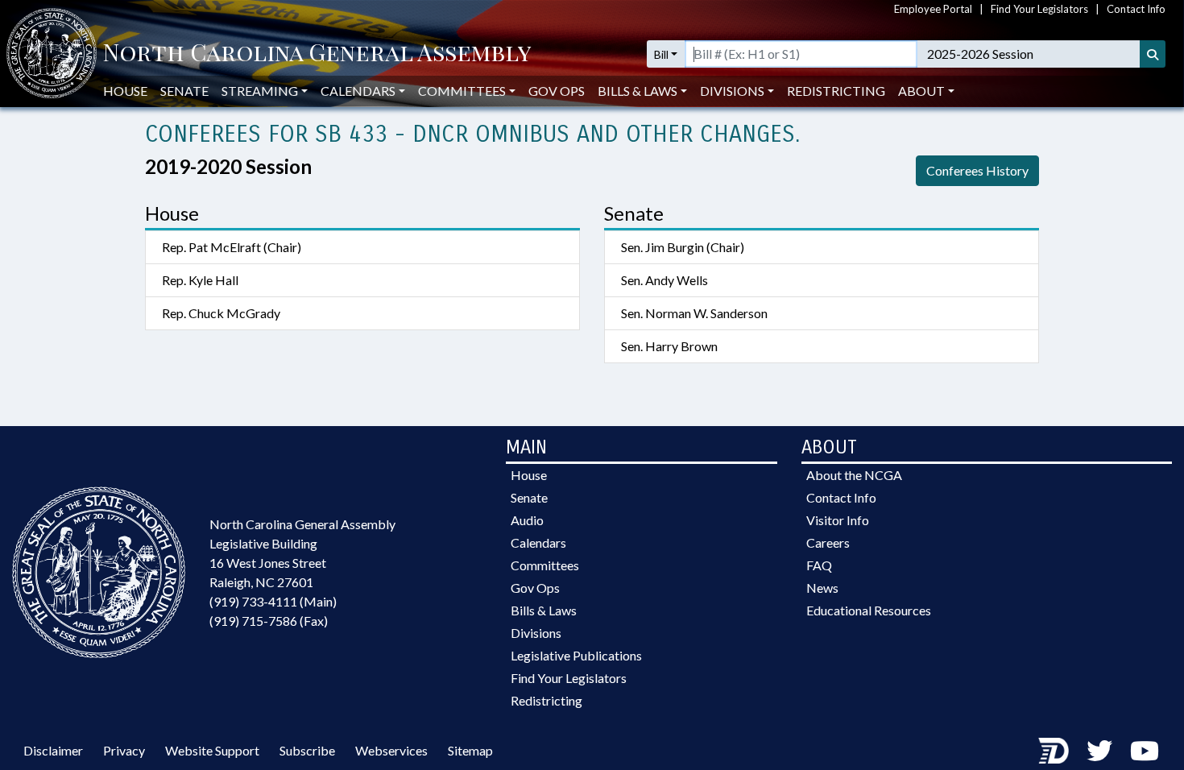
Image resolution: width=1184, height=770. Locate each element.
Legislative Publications (576, 655)
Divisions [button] (732, 90)
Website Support (212, 750)
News (822, 587)
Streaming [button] (259, 90)
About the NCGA (854, 474)
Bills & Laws (544, 610)
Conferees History (977, 170)
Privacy (124, 750)
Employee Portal (933, 8)
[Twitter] (1099, 750)
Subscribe (307, 750)
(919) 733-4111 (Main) (273, 601)
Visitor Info (837, 520)
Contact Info (1136, 8)
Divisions (536, 632)
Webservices (391, 750)
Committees (545, 565)
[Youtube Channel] (1144, 750)
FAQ (819, 565)
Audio (527, 520)
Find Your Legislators (1039, 8)
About (921, 90)
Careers (828, 542)
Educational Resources (868, 610)
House (125, 90)
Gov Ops (556, 90)
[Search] (1152, 54)
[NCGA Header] (317, 54)
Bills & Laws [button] (637, 90)
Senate (184, 90)
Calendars (538, 542)
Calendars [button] (358, 90)
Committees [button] (462, 90)
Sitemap (470, 750)
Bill (661, 54)
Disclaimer (53, 750)
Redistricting (836, 90)
